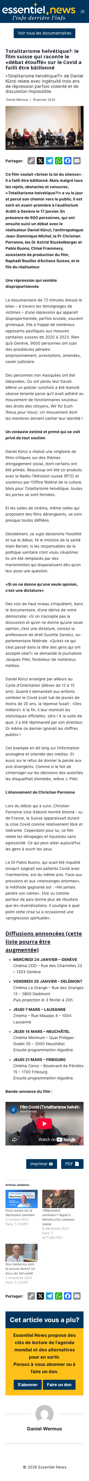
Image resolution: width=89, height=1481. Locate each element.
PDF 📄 (72, 1163)
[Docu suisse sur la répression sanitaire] (21, 1199)
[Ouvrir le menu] (82, 11)
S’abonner (28, 1384)
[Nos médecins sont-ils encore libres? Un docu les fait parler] (21, 1253)
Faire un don (59, 1384)
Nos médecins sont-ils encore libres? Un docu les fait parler (20, 1268)
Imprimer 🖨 (41, 1163)
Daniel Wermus (17, 99)
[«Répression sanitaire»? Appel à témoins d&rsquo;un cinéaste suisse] (58, 1199)
